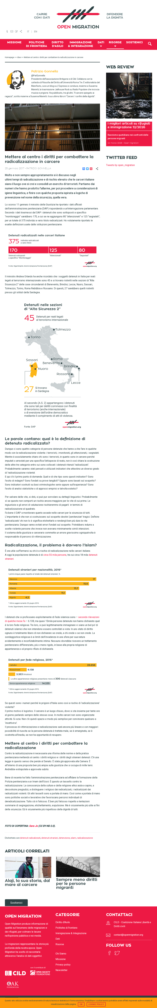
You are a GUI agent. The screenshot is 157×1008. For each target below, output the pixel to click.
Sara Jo (33, 825)
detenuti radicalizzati (30, 838)
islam (73, 838)
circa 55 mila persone (54, 554)
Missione (61, 959)
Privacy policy (63, 964)
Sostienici (16, 902)
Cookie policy (96, 1004)
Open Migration (78, 17)
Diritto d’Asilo (63, 922)
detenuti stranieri (49, 838)
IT (28, 31)
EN (35, 31)
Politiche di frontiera (66, 927)
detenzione (64, 838)
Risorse (60, 944)
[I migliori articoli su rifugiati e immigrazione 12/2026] (129, 119)
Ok (81, 1004)
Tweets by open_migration (120, 165)
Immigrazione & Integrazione (71, 933)
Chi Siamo (61, 953)
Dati (58, 938)
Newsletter (61, 970)
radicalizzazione (85, 838)
